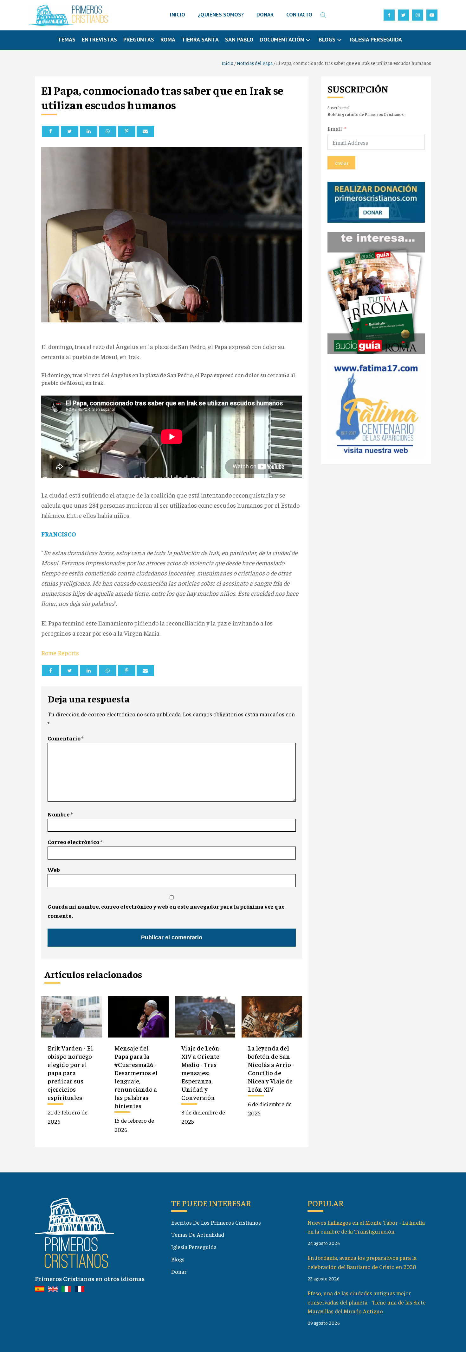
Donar (179, 1271)
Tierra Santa (200, 39)
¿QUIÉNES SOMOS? (221, 14)
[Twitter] (69, 131)
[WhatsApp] (107, 131)
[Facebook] (50, 131)
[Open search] (323, 15)
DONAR (265, 14)
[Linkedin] (88, 131)
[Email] (145, 131)
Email (334, 128)
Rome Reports (60, 653)
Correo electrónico (75, 841)
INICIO (177, 14)
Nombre (60, 814)
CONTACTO (299, 14)
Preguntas (138, 39)
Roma (167, 39)
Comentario (66, 738)
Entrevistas (99, 39)
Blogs (177, 1259)
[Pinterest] (126, 131)
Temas (66, 39)
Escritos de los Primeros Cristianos (216, 1222)
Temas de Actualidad (197, 1234)
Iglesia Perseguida (376, 39)
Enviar (341, 162)
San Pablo (239, 39)
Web (54, 869)
